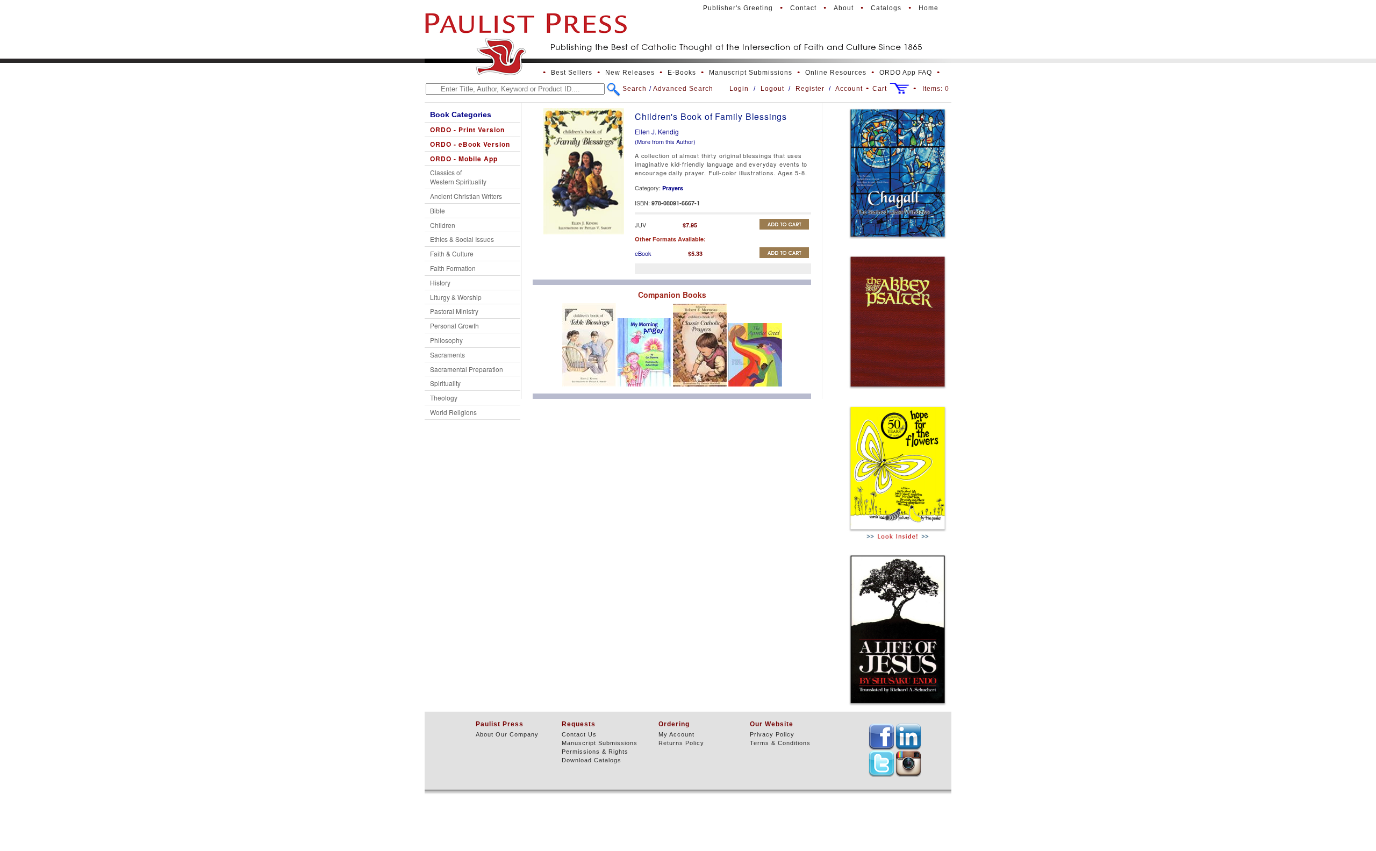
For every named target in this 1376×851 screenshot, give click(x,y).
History (440, 282)
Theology (443, 397)
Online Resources (835, 72)
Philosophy (446, 340)
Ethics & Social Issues (462, 239)
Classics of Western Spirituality (458, 177)
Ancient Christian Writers (466, 196)
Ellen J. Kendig (657, 131)
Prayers (672, 188)
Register (810, 88)
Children (442, 225)
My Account (676, 734)
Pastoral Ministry (454, 311)
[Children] (590, 389)
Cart (879, 88)
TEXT (881, 736)
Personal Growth (454, 325)
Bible (437, 210)
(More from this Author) (665, 141)
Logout (772, 88)
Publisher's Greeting (738, 8)
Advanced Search (683, 88)
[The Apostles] (755, 389)
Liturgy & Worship (456, 297)
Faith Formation (453, 268)
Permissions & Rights (595, 751)
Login (739, 88)
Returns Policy (681, 743)
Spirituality (445, 383)
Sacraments (447, 354)
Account (849, 88)
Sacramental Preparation (466, 369)
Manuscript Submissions (750, 72)
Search (634, 88)
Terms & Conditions (780, 743)
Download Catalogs (591, 760)
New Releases (630, 72)
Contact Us (579, 734)
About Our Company (507, 734)
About (844, 8)
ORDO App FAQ (905, 72)
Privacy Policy (772, 734)
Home (928, 8)
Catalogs (886, 8)
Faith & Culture (452, 253)
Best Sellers (571, 72)
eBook (643, 253)
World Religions (453, 412)
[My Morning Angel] (645, 389)
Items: (935, 88)
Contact (803, 8)
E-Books (682, 72)
